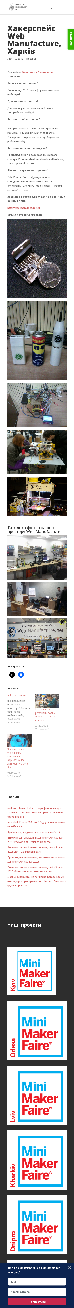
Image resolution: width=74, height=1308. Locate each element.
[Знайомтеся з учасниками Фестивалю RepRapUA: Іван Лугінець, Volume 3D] (19, 740)
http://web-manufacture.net (23, 208)
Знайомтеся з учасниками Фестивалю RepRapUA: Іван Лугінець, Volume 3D (17, 758)
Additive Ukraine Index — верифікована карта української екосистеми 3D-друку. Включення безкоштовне (35, 812)
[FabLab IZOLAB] (21, 709)
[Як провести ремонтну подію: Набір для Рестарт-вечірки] (47, 701)
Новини (31, 58)
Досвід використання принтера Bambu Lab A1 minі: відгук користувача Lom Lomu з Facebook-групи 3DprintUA (36, 881)
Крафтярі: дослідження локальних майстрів (34, 832)
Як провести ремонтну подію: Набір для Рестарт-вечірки (47, 715)
